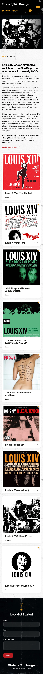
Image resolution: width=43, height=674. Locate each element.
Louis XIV (8, 197)
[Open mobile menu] (38, 7)
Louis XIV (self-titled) (17, 490)
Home (4, 56)
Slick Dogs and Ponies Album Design (17, 289)
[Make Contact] (30, 10)
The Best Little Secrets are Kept (18, 393)
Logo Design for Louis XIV (19, 586)
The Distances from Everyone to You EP (16, 341)
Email (5, 630)
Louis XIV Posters (15, 243)
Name (5, 620)
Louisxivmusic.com (9, 147)
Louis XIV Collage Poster (19, 536)
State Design (15, 4)
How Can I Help (8, 639)
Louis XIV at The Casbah (18, 193)
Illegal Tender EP (14, 445)
